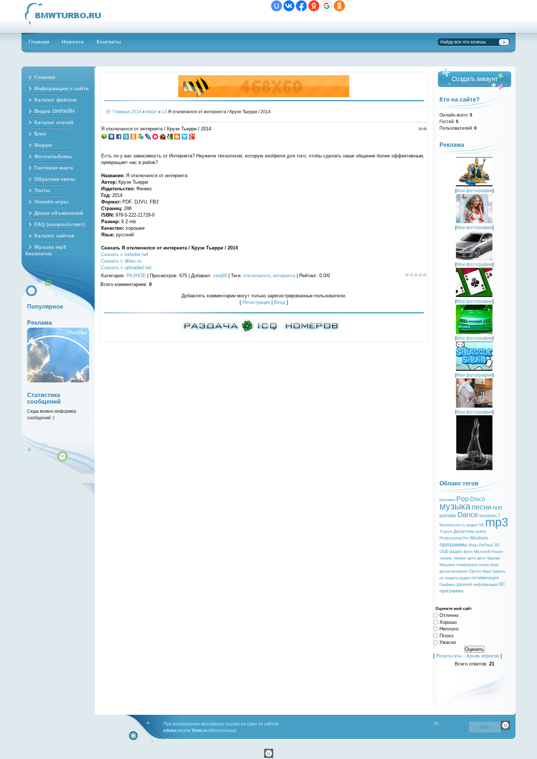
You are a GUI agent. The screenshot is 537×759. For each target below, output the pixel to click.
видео (471, 525)
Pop (462, 499)
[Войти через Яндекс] (313, 5)
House (497, 551)
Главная (121, 111)
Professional (450, 538)
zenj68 (220, 275)
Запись (499, 571)
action (481, 531)
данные (464, 584)
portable (447, 515)
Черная (493, 558)
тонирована (466, 564)
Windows (479, 538)
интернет (459, 571)
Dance (467, 515)
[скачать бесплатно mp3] (474, 468)
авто (481, 558)
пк (441, 578)
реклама (447, 499)
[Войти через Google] (326, 6)
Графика (447, 584)
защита (451, 578)
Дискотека (464, 531)
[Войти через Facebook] (301, 5)
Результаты (449, 656)
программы (453, 545)
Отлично (448, 615)
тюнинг (445, 558)
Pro (465, 538)
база (494, 564)
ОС (501, 584)
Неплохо (448, 629)
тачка (484, 564)
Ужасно (447, 642)
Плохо (446, 635)
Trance (445, 531)
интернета (284, 275)
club (443, 551)
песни (481, 507)
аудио (464, 578)
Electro (475, 571)
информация (485, 584)
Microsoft (482, 551)
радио (455, 551)
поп (497, 507)
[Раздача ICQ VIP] (260, 332)
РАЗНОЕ (136, 275)
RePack (486, 545)
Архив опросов (482, 656)
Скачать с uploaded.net (126, 267)
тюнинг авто (464, 558)
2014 (136, 111)
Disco (477, 499)
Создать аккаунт (475, 79)
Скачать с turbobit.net (124, 254)
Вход (279, 302)
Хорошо (448, 622)
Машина (447, 564)
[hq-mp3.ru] (263, 95)
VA (481, 524)
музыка (455, 506)
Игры (473, 545)
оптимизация (485, 577)
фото (468, 551)
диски (444, 571)
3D (496, 545)
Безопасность (452, 525)
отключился (256, 275)
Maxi (487, 571)
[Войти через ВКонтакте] (288, 5)
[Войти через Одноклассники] (339, 5)
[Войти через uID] (276, 5)
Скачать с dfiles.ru (121, 261)
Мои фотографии (474, 190)
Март (151, 111)
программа (451, 591)
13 (164, 111)
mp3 (496, 522)
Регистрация (256, 302)
